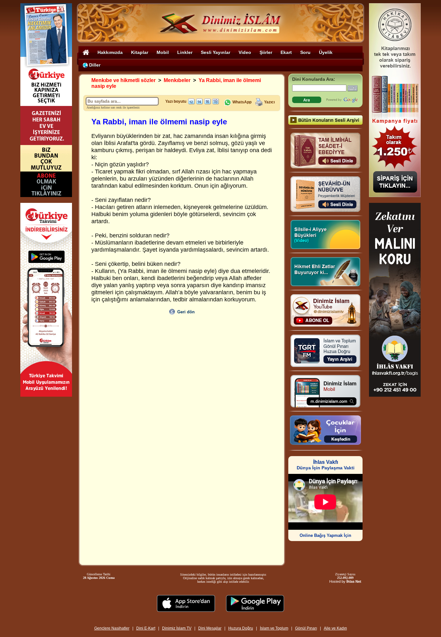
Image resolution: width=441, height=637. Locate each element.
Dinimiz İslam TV (176, 628)
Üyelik (326, 52)
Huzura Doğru (240, 628)
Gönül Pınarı (306, 628)
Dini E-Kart (145, 628)
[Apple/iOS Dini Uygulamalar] (186, 610)
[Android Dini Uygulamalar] (255, 610)
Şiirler (266, 52)
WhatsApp (241, 102)
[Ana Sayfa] (85, 52)
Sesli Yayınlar (215, 52)
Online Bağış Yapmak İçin (325, 535)
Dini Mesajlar (209, 628)
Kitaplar (139, 52)
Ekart (286, 52)
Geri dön (186, 311)
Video (245, 52)
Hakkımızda (110, 52)
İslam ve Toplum (274, 628)
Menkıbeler (177, 80)
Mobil (163, 52)
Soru (305, 52)
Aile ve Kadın (335, 628)
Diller (94, 65)
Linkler (184, 52)
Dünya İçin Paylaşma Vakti (325, 465)
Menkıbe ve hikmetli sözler (123, 80)
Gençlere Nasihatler (111, 628)
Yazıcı (269, 102)
